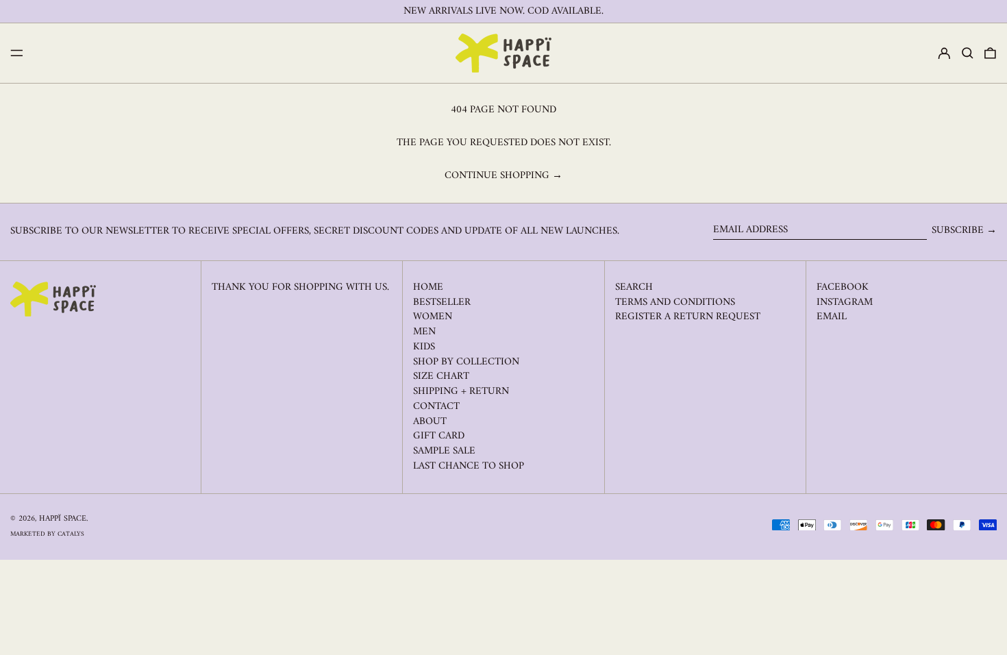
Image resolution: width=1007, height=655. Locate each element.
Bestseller (442, 302)
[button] (967, 53)
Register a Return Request (687, 317)
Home (428, 287)
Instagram (845, 303)
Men (424, 332)
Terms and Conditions (675, 302)
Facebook (843, 288)
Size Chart (441, 376)
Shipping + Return (461, 391)
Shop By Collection (466, 362)
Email (832, 317)
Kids (424, 347)
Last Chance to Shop (468, 466)
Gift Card (438, 436)
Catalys (71, 534)
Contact (436, 406)
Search (634, 287)
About (430, 421)
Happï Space (62, 519)
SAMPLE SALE (444, 451)
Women (432, 317)
